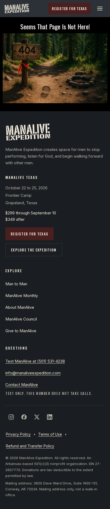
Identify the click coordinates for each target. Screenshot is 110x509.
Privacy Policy (18, 434)
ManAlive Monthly (21, 295)
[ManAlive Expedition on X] (37, 417)
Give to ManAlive (20, 330)
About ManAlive (19, 307)
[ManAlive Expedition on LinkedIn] (50, 417)
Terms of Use (50, 434)
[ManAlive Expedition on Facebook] (24, 417)
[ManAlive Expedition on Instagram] (11, 417)
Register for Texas (69, 8)
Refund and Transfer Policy (30, 446)
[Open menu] (100, 8)
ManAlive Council (21, 319)
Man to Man (16, 283)
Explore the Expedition (34, 250)
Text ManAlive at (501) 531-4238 (35, 361)
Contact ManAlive (21, 384)
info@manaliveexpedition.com (33, 372)
